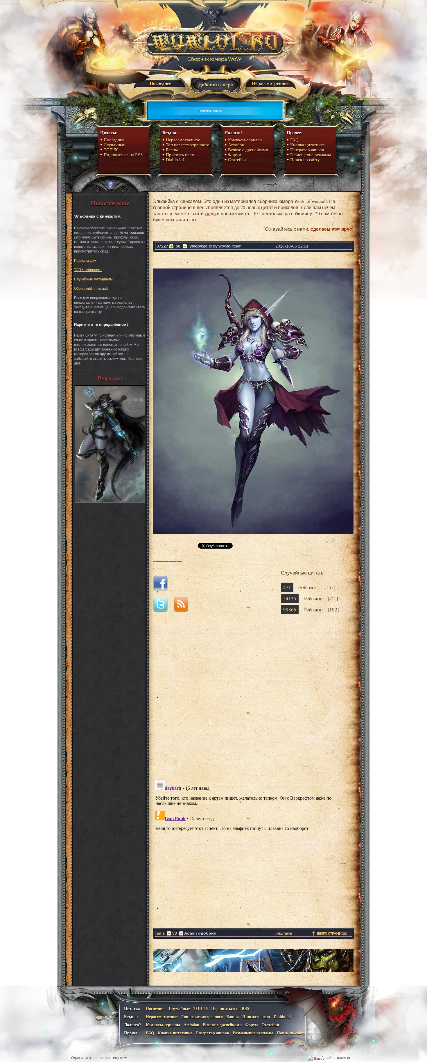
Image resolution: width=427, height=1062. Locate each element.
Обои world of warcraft (91, 288)
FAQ (294, 140)
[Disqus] (253, 702)
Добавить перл (216, 85)
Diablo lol (175, 159)
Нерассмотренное (270, 83)
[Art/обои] (109, 501)
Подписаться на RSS (123, 154)
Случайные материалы (93, 279)
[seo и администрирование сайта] (314, 1057)
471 (287, 587)
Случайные (114, 145)
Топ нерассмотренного (187, 145)
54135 (289, 598)
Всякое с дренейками (248, 149)
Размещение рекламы (310, 154)
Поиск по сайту (305, 159)
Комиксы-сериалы (245, 140)
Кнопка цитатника (307, 145)
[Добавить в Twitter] (163, 609)
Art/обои (236, 145)
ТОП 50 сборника (88, 269)
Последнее (160, 83)
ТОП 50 (111, 149)
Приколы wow (85, 260)
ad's (161, 933)
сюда (210, 213)
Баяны (172, 149)
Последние (114, 140)
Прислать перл (180, 154)
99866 (289, 609)
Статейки (237, 159)
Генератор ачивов (307, 149)
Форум (234, 154)
